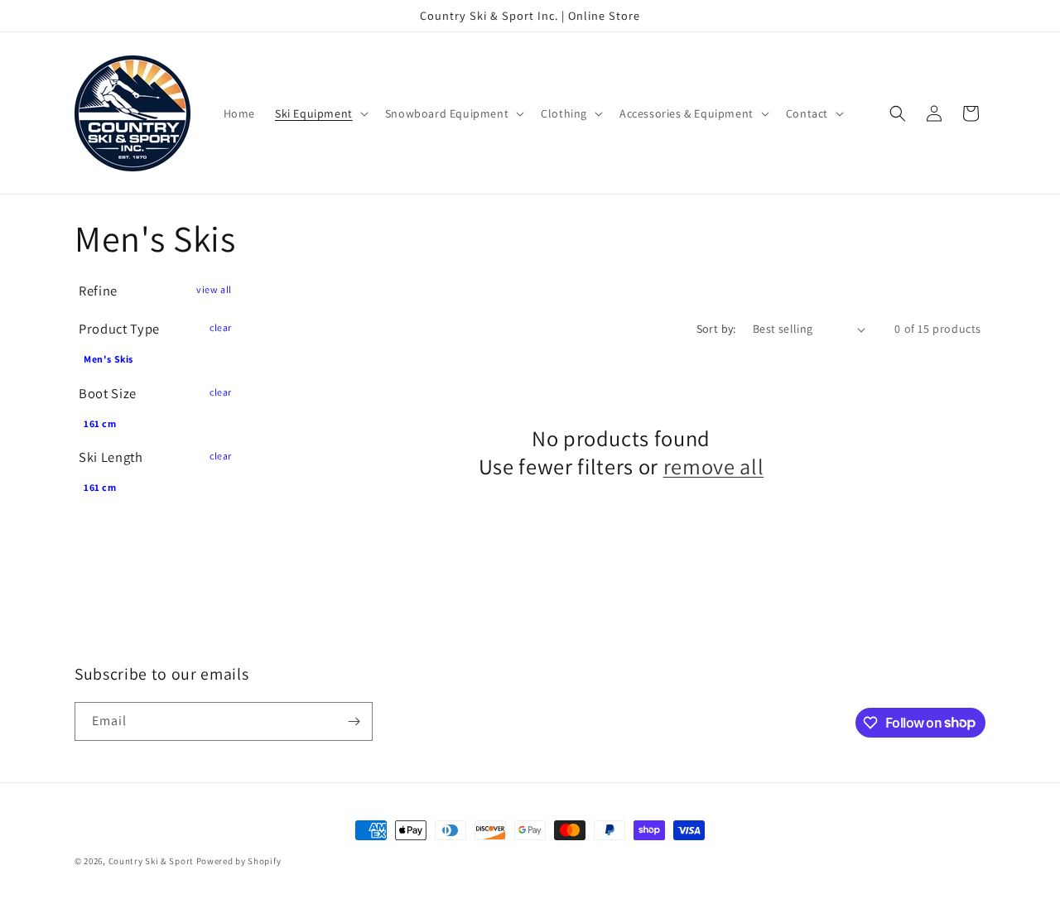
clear (221, 327)
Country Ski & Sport (151, 861)
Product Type (119, 329)
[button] (320, 113)
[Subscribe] (353, 721)
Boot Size (108, 393)
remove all (713, 467)
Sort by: (716, 328)
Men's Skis (108, 359)
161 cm (100, 423)
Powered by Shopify (239, 861)
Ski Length (111, 457)
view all (214, 289)
